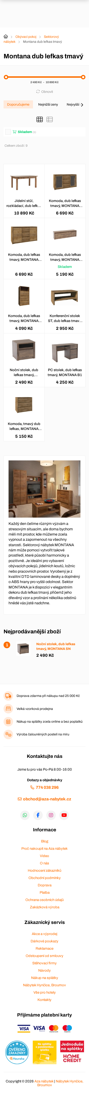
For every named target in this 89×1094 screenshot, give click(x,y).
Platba (45, 892)
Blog (44, 841)
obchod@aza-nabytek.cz (47, 799)
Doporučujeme (18, 104)
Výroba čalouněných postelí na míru (43, 734)
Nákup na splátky (44, 978)
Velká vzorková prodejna (35, 709)
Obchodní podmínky (44, 878)
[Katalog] (40, 119)
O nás (44, 863)
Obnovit (47, 92)
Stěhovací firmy (44, 963)
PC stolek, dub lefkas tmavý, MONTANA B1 (65, 372)
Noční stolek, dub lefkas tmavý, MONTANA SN (24, 373)
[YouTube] (64, 815)
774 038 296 (47, 787)
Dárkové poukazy (44, 941)
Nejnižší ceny (48, 104)
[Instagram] (51, 815)
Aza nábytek (43, 1081)
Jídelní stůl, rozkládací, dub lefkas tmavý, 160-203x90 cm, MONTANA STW (24, 203)
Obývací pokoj (25, 37)
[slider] (6, 77)
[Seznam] (50, 119)
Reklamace (44, 948)
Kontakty (44, 1000)
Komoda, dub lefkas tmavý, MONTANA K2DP (24, 257)
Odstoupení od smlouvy (44, 956)
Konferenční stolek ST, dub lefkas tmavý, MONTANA (65, 318)
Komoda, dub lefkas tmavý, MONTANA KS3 (24, 318)
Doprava (45, 885)
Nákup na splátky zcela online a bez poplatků (50, 721)
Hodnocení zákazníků (44, 870)
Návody (44, 970)
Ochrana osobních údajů (44, 900)
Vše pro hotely (44, 992)
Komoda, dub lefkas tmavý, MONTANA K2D (65, 203)
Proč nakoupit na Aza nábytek (44, 848)
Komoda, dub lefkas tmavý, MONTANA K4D (65, 257)
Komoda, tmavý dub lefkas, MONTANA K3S (24, 426)
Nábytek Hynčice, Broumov (44, 985)
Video (44, 856)
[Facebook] (38, 815)
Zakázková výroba (44, 907)
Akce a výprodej (44, 934)
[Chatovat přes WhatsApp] (25, 815)
